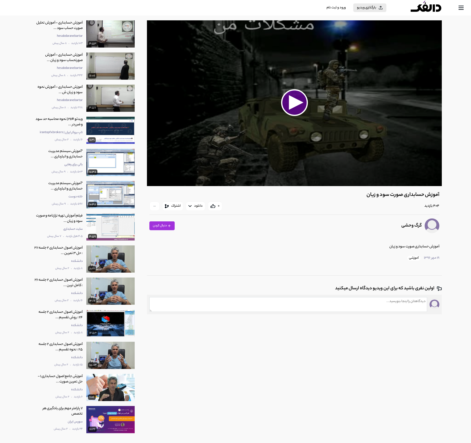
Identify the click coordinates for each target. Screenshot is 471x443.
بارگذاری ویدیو (366, 8)
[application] (294, 103)
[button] (294, 102)
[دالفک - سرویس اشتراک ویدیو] (430, 8)
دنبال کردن (160, 225)
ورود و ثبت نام (336, 8)
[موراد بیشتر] (154, 206)
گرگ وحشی (411, 225)
